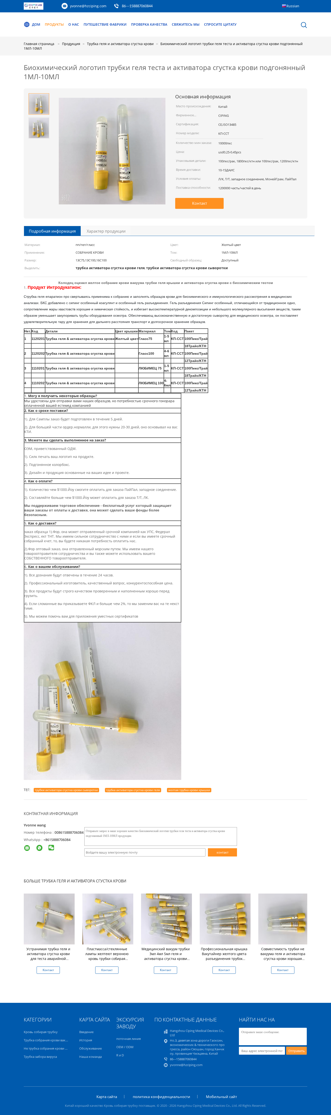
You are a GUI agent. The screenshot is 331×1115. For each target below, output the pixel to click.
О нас (73, 24)
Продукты (54, 24)
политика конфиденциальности (161, 1096)
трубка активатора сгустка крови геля (133, 790)
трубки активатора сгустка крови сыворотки (66, 790)
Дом (36, 24)
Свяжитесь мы (185, 24)
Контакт (199, 203)
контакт (223, 852)
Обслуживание (90, 1048)
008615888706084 (69, 832)
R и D (120, 1055)
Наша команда (90, 1056)
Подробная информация (52, 231)
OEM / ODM (125, 1047)
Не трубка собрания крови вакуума (51, 1048)
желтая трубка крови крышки (189, 790)
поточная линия (128, 1038)
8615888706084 (58, 839)
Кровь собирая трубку (41, 1032)
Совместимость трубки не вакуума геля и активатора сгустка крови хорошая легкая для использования (282, 956)
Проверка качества (149, 24)
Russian (292, 6)
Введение (86, 1032)
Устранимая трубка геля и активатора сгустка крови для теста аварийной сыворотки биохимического (48, 956)
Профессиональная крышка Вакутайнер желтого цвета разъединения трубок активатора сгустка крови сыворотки (224, 959)
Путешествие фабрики (105, 24)
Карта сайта (106, 1096)
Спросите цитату (220, 24)
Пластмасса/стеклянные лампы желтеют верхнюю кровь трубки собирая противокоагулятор (107, 956)
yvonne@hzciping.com (88, 6)
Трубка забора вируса (40, 1056)
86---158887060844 (137, 6)
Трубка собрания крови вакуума (48, 1040)
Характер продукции (106, 231)
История (85, 1040)
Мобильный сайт (221, 1096)
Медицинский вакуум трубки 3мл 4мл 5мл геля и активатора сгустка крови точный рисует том (166, 956)
